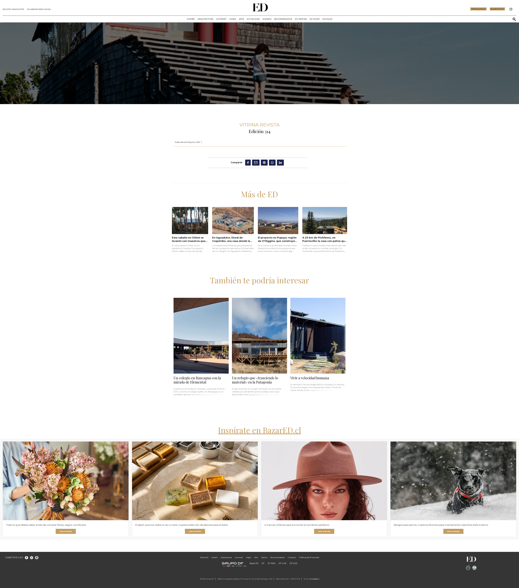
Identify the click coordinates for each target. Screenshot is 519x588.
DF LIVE (283, 563)
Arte (241, 19)
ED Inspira (301, 19)
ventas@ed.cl (314, 579)
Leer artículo (65, 531)
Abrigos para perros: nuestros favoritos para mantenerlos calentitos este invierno (441, 525)
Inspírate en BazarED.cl (259, 430)
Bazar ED (254, 563)
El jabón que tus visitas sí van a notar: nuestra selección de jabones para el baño (181, 525)
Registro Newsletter (13, 9)
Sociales (327, 19)
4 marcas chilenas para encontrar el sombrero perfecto (297, 525)
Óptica (264, 557)
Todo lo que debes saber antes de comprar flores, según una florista (46, 525)
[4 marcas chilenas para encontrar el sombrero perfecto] (324, 481)
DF (263, 563)
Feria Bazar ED (478, 9)
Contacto (292, 557)
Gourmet (221, 19)
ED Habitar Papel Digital (39, 9)
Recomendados (283, 19)
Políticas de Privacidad (309, 557)
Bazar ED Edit (497, 9)
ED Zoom (315, 19)
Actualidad (253, 19)
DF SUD (293, 563)
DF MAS (271, 563)
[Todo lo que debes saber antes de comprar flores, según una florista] (66, 481)
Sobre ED (204, 557)
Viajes (232, 19)
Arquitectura (205, 19)
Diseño (191, 19)
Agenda (267, 19)
